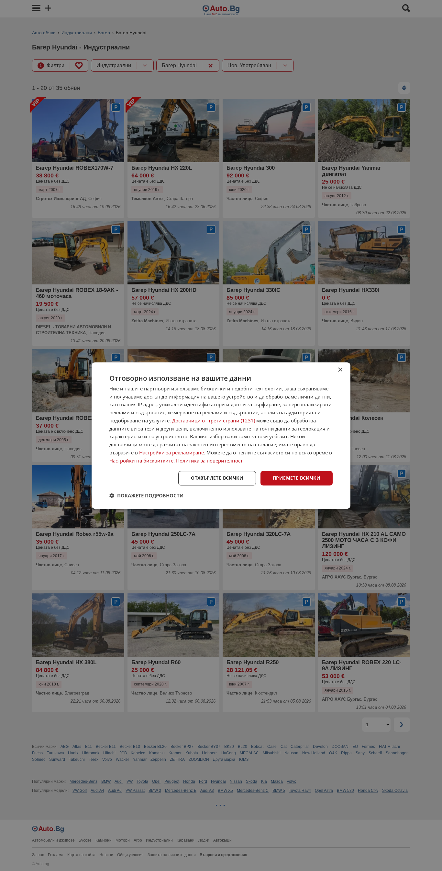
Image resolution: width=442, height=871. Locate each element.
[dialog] (221, 435)
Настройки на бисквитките (141, 460)
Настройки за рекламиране (171, 452)
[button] (146, 495)
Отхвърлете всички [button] (217, 478)
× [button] (339, 369)
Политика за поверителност (209, 460)
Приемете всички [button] (296, 478)
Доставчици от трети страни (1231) (213, 420)
